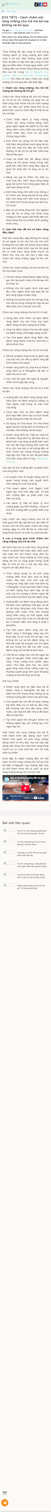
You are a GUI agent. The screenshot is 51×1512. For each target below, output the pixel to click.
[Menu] (4, 5)
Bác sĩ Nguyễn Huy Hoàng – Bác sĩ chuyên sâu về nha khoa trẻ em (25, 75)
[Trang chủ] (3, 11)
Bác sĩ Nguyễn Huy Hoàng (21, 30)
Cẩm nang (11, 11)
